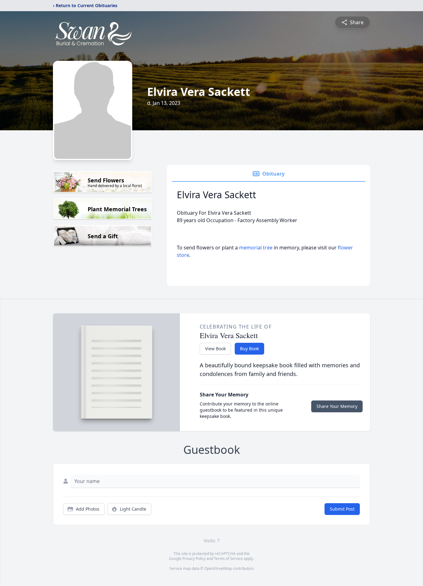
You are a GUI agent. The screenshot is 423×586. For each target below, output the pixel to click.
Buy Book (249, 348)
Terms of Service (228, 558)
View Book (215, 348)
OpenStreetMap (218, 568)
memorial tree (256, 247)
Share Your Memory (336, 406)
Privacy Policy (194, 558)
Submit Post (342, 509)
